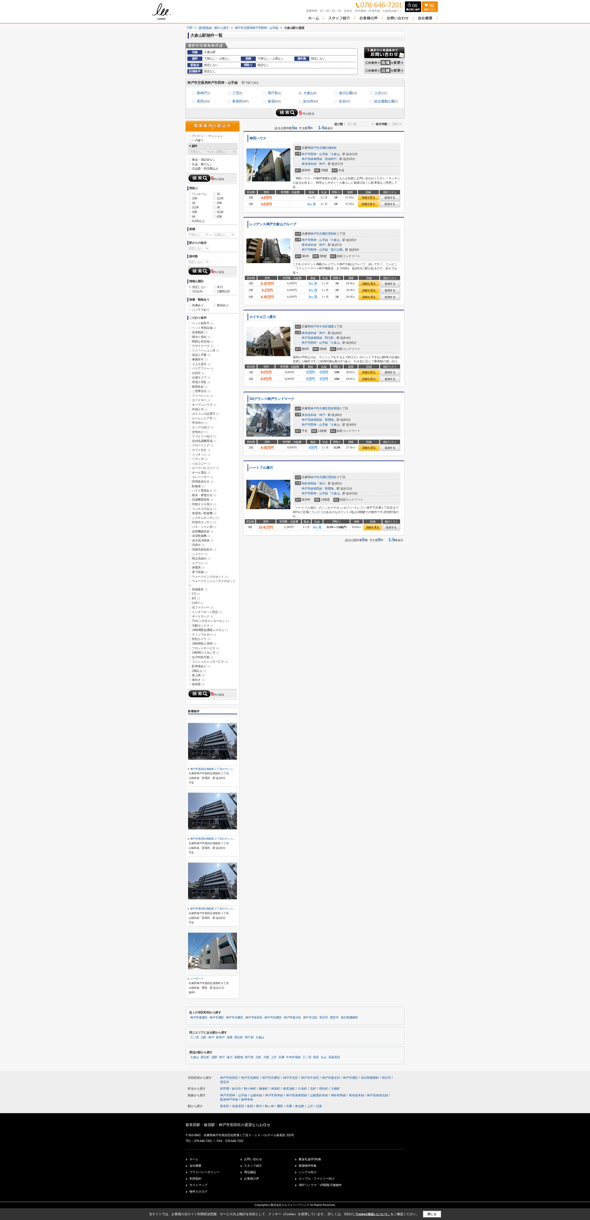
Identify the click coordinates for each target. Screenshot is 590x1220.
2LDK (195, 207)
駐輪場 (198, 486)
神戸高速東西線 (312, 159)
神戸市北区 (310, 1017)
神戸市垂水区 (292, 1017)
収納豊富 (199, 589)
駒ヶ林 (269, 1106)
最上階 (198, 675)
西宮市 (334, 1017)
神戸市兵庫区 (319, 148)
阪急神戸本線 (229, 1099)
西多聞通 (333, 408)
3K (218, 207)
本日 (220, 287)
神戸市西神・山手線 (315, 154)
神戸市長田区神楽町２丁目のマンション (214, 769)
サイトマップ (198, 1185)
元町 (203, 1037)
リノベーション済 (205, 350)
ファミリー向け (204, 436)
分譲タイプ (201, 377)
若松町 (324, 1088)
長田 (203, 101)
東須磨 (299, 1106)
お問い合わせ (253, 1159)
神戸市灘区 (216, 1017)
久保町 (303, 1088)
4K (193, 216)
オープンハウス (204, 404)
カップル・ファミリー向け (317, 1178)
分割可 (198, 373)
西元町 (329, 338)
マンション (215, 136)
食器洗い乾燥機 (204, 513)
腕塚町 (264, 1088)
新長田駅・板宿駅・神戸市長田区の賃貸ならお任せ (228, 1125)
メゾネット (201, 454)
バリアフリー (202, 368)
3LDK (220, 212)
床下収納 (199, 572)
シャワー (199, 554)
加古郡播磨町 (349, 1017)
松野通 (225, 1088)
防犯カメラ (201, 639)
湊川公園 (348, 93)
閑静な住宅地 (202, 341)
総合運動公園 (386, 101)
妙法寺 (310, 101)
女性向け (199, 432)
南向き (198, 680)
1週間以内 (223, 291)
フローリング (202, 445)
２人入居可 (201, 364)
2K (193, 203)
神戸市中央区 (319, 326)
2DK (219, 203)
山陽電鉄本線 (319, 1095)
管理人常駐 (201, 382)
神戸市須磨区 (273, 1017)
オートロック (202, 616)
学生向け (199, 422)
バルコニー (201, 463)
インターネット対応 (207, 612)
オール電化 (201, 472)
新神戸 (203, 93)
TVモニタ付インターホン (210, 621)
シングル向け (308, 1172)
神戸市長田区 (254, 1017)
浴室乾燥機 (201, 536)
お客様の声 (251, 1178)
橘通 (331, 326)
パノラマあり (200, 309)
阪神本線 (247, 1099)
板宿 (274, 101)
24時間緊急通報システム (210, 630)
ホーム (193, 1159)
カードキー (201, 400)
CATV (197, 603)
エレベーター (202, 477)
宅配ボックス (202, 625)
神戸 (322, 163)
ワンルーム (199, 194)
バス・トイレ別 (204, 527)
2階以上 (199, 671)
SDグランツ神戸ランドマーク (271, 399)
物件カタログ (198, 1191)
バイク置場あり (204, 490)
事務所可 (199, 359)
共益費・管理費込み (205, 168)
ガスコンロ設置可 (205, 413)
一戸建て (198, 140)
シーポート (197, 978)
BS (196, 598)
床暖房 (198, 567)
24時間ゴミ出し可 (205, 652)
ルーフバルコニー (205, 468)
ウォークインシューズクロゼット (212, 583)
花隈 (229, 1037)
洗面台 (198, 545)
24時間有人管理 (204, 643)
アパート (198, 136)
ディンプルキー (204, 634)
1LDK (220, 198)
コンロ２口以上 (204, 509)
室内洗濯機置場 (204, 441)
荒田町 (332, 233)
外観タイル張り (204, 504)
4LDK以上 (198, 221)
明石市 (323, 1017)
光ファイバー (202, 607)
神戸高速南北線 (378, 1095)
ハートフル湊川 (261, 467)
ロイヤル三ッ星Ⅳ (262, 317)
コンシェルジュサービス (210, 661)
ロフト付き (201, 450)
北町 (313, 1088)
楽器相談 (199, 332)
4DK (219, 216)
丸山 (323, 1057)
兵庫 (281, 1057)
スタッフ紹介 (253, 1165)
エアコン (199, 563)
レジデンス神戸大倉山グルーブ (272, 224)
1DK (195, 198)
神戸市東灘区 (199, 1017)
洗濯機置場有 (202, 499)
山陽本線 (256, 1095)
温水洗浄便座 (202, 540)
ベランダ (199, 459)
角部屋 (198, 684)
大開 (266, 1057)
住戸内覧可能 (202, 657)
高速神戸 (330, 159)
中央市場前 (293, 1057)
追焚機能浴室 (202, 531)
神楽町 (276, 1088)
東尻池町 (289, 1088)
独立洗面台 (201, 558)
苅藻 (319, 1106)
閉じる (432, 1214)
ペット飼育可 (202, 323)
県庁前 (274, 93)
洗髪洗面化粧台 (204, 549)
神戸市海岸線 (274, 1095)
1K (218, 194)
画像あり (198, 305)
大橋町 (335, 1088)
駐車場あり (201, 666)
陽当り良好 (201, 337)
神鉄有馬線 (309, 483)
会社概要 (195, 1165)
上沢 (380, 93)
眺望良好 (199, 386)
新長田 (240, 101)
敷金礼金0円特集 (310, 1159)
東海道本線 (309, 163)
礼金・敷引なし (202, 164)
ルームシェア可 (204, 418)
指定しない (199, 287)
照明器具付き (202, 481)
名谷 (344, 101)
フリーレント (202, 395)
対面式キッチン (204, 522)
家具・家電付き (204, 495)
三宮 (237, 93)
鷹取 (280, 1106)
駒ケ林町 (250, 1088)
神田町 (332, 148)
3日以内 (197, 291)
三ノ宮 (194, 1037)
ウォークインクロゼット (210, 576)
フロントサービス (205, 648)
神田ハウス (257, 138)
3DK (195, 212)
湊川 (322, 483)
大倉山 (309, 93)
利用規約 (195, 1178)
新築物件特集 (308, 1165)
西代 (259, 1106)
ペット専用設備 (204, 328)
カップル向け (202, 427)
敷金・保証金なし (203, 159)
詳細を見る (368, 197)
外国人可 (199, 409)
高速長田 (334, 1057)
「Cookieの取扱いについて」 (372, 1214)
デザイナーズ (202, 346)
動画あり (223, 305)
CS (196, 593)
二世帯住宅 (201, 391)
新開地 (329, 419)
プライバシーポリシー (204, 1172)
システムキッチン (205, 518)
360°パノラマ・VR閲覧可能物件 (320, 1185)
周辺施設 (250, 1172)
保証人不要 (201, 355)
